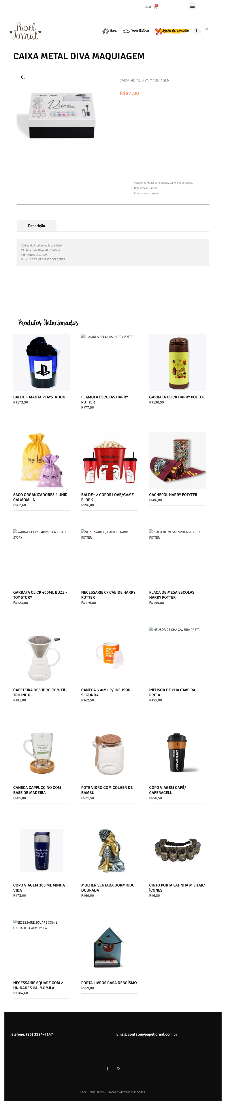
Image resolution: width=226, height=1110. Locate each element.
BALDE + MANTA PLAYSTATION (39, 397)
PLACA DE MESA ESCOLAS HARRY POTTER (171, 595)
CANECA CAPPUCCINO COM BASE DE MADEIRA (37, 790)
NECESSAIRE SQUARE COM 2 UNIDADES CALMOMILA (38, 985)
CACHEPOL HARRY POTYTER (173, 494)
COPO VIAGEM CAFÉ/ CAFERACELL (167, 790)
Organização (141, 188)
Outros (153, 188)
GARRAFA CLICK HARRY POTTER (177, 397)
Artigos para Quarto (157, 182)
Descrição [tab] (36, 225)
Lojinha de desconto (181, 182)
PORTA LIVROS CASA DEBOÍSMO (109, 982)
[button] (192, 5)
